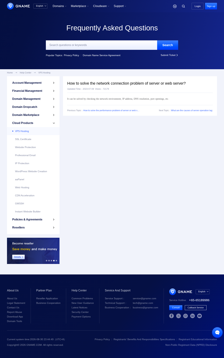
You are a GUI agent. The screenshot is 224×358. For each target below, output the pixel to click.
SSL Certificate (23, 139)
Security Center (80, 312)
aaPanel (19, 179)
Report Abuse (14, 312)
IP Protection (22, 163)
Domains (59, 6)
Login (198, 6)
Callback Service (196, 307)
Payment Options (81, 316)
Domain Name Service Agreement (101, 55)
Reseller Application (47, 298)
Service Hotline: (189, 300)
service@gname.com (130, 298)
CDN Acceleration (24, 195)
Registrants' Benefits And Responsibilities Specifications (144, 339)
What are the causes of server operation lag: (192, 110)
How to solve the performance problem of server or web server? (111, 110)
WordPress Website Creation (31, 171)
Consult (176, 307)
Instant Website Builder (28, 211)
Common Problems (82, 298)
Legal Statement (16, 303)
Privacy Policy (71, 55)
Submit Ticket (169, 55)
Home (10, 72)
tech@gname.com (129, 303)
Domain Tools (14, 321)
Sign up (211, 6)
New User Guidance (83, 303)
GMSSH (19, 203)
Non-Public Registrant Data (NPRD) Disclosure (191, 344)
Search (167, 45)
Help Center (25, 72)
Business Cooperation (48, 303)
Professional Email (25, 155)
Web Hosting (22, 187)
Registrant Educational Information (198, 339)
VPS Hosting (22, 131)
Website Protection (25, 147)
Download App (15, 316)
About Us (12, 298)
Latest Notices (79, 307)
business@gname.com (131, 307)
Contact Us (13, 307)
